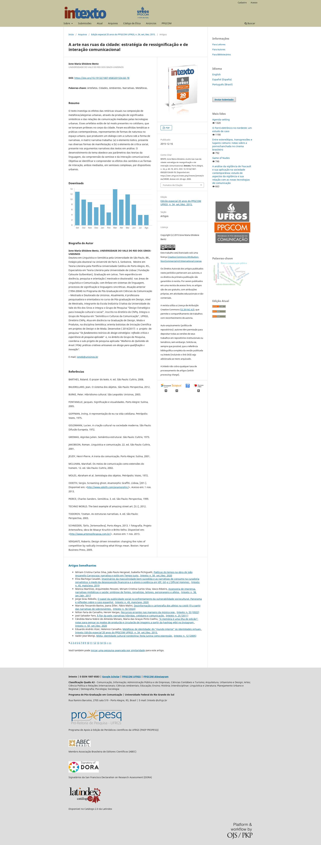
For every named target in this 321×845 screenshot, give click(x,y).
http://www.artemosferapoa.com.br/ (90, 533)
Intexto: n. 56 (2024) (124, 608)
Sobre (67, 23)
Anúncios (151, 23)
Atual (100, 23)
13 (98, 642)
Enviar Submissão (224, 99)
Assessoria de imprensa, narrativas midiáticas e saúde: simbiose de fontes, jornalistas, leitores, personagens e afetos (135, 590)
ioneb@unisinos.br (87, 356)
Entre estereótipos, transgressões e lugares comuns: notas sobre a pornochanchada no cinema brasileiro (232, 144)
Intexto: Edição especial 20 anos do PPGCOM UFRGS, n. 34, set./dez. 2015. (116, 632)
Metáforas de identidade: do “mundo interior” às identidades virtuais (162, 629)
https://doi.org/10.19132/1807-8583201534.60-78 (101, 78)
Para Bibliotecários (221, 54)
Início (71, 34)
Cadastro (242, 2)
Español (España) (222, 79)
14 (101, 642)
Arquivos (113, 23)
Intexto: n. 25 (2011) (177, 615)
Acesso (254, 2)
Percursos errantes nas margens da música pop (148, 612)
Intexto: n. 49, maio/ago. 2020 (132, 602)
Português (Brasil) (222, 84)
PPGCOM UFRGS (131, 676)
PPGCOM (167, 23)
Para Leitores (218, 44)
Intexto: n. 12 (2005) (185, 635)
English (216, 74)
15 (104, 642)
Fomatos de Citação (173, 185)
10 (88, 642)
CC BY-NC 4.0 (187, 309)
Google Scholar (111, 676)
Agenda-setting (221, 119)
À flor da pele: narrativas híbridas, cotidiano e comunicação (131, 615)
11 (91, 642)
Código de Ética (132, 23)
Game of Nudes (221, 158)
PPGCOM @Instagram (156, 676)
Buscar (251, 23)
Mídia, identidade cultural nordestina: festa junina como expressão (134, 635)
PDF (167, 127)
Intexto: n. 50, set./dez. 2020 (156, 575)
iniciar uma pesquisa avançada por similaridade (118, 650)
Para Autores (218, 49)
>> (110, 642)
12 (94, 642)
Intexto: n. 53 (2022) (188, 612)
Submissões (84, 23)
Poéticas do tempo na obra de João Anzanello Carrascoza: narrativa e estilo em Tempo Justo (133, 574)
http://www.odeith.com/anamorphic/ (108, 487)
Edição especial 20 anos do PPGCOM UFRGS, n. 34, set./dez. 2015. (123, 34)
